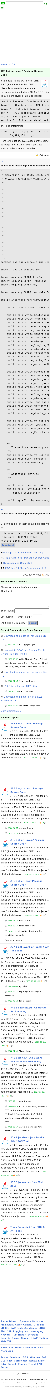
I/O (2, 1328)
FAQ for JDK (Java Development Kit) (25, 568)
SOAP (34, 1338)
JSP (9, 1331)
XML (9, 1341)
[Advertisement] (25, 36)
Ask (10, 1351)
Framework (7, 1325)
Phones (22, 1364)
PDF (14, 1335)
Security (6, 1338)
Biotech (13, 1321)
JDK (12, 64)
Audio (4, 1321)
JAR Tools (17, 1328)
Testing (43, 1338)
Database (37, 1321)
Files (10, 1361)
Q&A (3, 1364)
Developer (15, 1357)
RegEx (33, 1361)
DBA (25, 1357)
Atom (4, 1351)
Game (18, 1325)
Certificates (21, 1361)
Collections (30, 1347)
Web (3, 1341)
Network (5, 1335)
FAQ (39, 1364)
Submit (33, 623)
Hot (11, 1347)
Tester (4, 1357)
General (27, 1325)
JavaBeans (31, 1328)
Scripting (33, 1335)
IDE (7, 1328)
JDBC (42, 1328)
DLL (3, 1361)
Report (22, 1335)
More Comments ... (11, 711)
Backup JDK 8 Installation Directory (23, 552)
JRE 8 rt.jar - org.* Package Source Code (26, 558)
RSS (40, 1347)
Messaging (37, 1331)
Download (8, 545)
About (18, 1347)
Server (16, 1338)
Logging (18, 1331)
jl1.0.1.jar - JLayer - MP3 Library (22, 686)
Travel (32, 1364)
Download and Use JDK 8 (17, 563)
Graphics (39, 1325)
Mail (26, 1331)
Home (4, 64)
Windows (35, 1357)
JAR (44, 1357)
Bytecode (25, 1321)
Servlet (25, 1338)
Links (41, 1361)
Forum (4, 1367)
